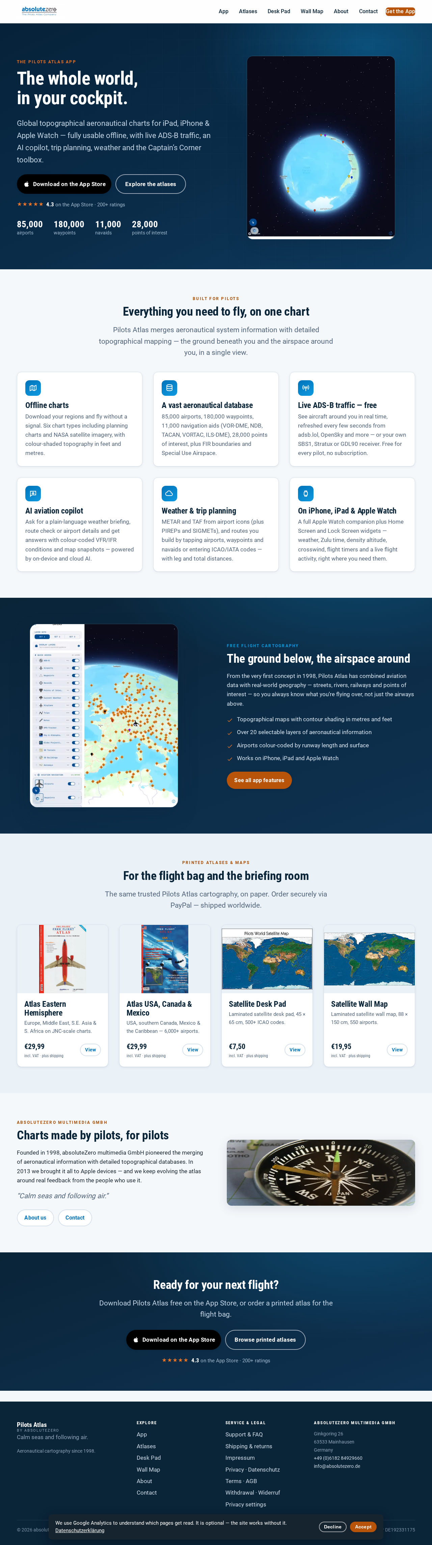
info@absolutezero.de (337, 1466)
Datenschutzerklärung (79, 1530)
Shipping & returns (248, 1446)
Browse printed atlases (265, 1339)
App (223, 11)
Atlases (248, 11)
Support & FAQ (244, 1434)
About (341, 11)
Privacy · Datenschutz (252, 1469)
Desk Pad (279, 11)
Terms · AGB (241, 1481)
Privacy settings (245, 1504)
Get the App (400, 11)
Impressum (240, 1457)
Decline (333, 1526)
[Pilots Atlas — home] (41, 11)
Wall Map (312, 11)
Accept (363, 1526)
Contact (368, 11)
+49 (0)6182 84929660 (338, 1458)
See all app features (259, 780)
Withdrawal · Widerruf (252, 1492)
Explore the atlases (150, 184)
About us (35, 1217)
